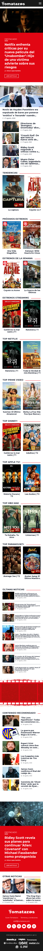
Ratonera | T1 (32, 330)
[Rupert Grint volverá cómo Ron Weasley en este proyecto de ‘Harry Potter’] (11, 746)
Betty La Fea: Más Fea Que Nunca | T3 (32, 413)
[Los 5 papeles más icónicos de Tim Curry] (11, 759)
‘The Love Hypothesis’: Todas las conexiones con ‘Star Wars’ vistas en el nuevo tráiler (30, 720)
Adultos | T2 (32, 453)
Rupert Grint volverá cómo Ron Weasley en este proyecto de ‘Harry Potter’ (30, 745)
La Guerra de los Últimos (32, 291)
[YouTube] (24, 926)
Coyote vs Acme (12, 290)
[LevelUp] (11, 939)
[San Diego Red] (10, 943)
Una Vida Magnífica (11, 252)
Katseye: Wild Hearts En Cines (32, 252)
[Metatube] (34, 943)
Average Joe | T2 (11, 576)
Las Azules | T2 (32, 494)
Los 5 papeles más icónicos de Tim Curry (30, 758)
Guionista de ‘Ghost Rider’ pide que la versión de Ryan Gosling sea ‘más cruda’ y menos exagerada (30, 784)
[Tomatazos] (13, 3)
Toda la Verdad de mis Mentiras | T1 (32, 372)
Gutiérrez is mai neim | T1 (12, 331)
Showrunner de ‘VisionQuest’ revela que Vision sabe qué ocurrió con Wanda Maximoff (27, 606)
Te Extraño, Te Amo (12, 536)
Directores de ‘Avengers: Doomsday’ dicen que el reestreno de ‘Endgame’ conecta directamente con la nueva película (30, 125)
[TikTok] (29, 926)
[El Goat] (24, 947)
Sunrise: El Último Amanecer (11, 413)
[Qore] (23, 943)
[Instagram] (19, 926)
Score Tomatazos (11, 918)
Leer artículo (11, 76)
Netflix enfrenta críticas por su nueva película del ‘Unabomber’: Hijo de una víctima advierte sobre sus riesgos (20, 56)
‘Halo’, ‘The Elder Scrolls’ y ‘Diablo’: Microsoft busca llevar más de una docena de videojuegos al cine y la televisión (27, 636)
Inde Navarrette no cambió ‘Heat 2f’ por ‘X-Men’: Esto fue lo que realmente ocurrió (27, 669)
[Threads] (34, 926)
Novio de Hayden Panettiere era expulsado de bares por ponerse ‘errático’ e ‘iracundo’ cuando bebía (20, 112)
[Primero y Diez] (17, 946)
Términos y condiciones (29, 918)
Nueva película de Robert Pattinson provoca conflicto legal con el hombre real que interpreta (27, 628)
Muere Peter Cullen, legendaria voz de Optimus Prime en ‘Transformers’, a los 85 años (30, 161)
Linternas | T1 (32, 535)
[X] (14, 926)
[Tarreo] (22, 939)
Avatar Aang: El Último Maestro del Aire (32, 577)
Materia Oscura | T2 (12, 495)
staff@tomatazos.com (21, 921)
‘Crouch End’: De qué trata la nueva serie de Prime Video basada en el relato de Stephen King (30, 137)
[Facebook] (9, 926)
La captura (13, 210)
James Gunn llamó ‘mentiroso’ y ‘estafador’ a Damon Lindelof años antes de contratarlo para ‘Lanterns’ (13, 898)
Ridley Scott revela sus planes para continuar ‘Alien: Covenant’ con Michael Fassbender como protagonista (21, 847)
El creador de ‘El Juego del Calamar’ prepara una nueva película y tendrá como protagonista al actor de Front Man (27, 658)
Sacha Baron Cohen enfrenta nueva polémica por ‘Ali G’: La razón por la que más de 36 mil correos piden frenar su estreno (27, 617)
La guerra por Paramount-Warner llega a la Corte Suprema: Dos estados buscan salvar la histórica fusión (30, 732)
